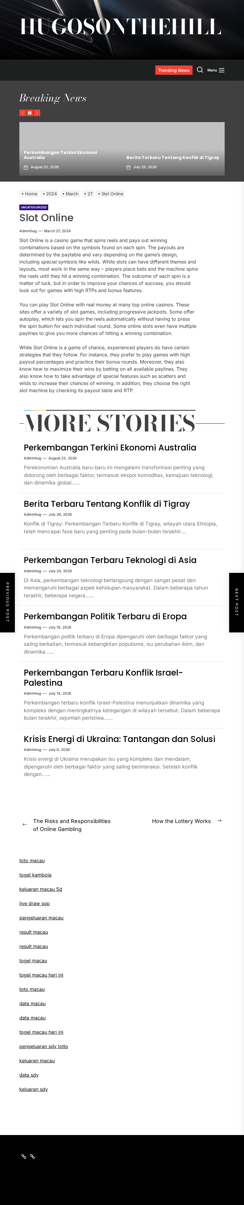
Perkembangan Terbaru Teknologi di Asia (110, 560)
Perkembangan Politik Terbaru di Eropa (105, 616)
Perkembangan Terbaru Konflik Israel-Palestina (103, 678)
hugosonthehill (120, 26)
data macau (32, 1018)
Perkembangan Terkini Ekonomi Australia (110, 447)
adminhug (28, 231)
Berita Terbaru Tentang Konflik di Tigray (113, 157)
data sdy (29, 1075)
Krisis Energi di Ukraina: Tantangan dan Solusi (119, 739)
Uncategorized (34, 207)
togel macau (33, 961)
